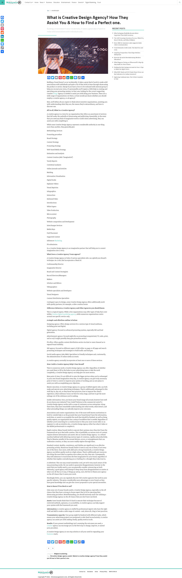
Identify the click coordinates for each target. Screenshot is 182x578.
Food (99, 2)
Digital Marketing (90, 2)
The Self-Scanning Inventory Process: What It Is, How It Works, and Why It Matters (129, 39)
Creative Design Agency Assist (61, 556)
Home (36, 2)
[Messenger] (2, 44)
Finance (74, 2)
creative (50, 526)
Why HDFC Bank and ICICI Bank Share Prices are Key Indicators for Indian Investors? (129, 73)
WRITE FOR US (113, 572)
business (50, 534)
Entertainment (65, 2)
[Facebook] (2, 17)
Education (57, 2)
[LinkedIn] (2, 36)
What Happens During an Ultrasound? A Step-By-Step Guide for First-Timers (129, 63)
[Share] (2, 51)
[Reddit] (2, 32)
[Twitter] (2, 21)
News (42, 2)
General (80, 2)
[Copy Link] (2, 48)
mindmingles (55, 10)
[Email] (2, 25)
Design (55, 93)
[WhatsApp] (2, 40)
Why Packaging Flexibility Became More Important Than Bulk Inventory (126, 34)
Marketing (58, 241)
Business (49, 2)
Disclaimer (90, 572)
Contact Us (28, 2)
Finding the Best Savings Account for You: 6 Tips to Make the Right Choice (129, 68)
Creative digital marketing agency (64, 314)
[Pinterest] (2, 29)
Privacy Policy (103, 572)
